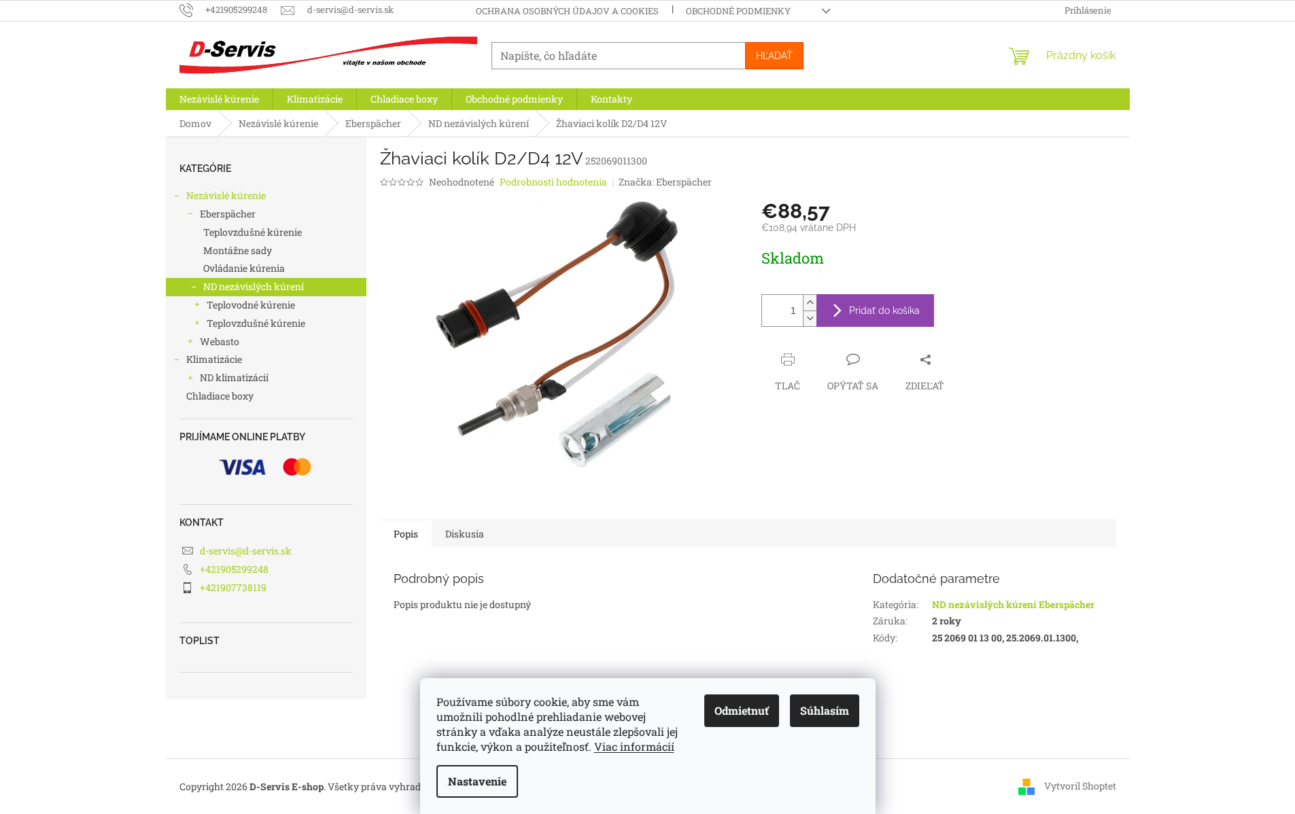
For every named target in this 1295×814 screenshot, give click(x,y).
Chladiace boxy (220, 395)
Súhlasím (824, 710)
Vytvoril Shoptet (1080, 785)
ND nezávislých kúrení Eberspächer (1013, 604)
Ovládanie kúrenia (244, 268)
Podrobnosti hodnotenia (553, 181)
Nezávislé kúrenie (226, 195)
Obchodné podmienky (738, 11)
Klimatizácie (214, 359)
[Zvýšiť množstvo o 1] (809, 303)
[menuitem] (219, 99)
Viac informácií (634, 746)
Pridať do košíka (884, 310)
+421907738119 (233, 587)
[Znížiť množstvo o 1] (809, 318)
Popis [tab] (406, 533)
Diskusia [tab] (464, 533)
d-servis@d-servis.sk (246, 550)
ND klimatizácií (234, 377)
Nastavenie (477, 781)
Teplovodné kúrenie (251, 304)
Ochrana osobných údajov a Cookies (567, 11)
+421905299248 (234, 569)
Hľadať (774, 55)
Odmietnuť (741, 710)
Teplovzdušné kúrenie (252, 232)
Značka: (665, 181)
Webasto (219, 341)
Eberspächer (228, 213)
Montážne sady (237, 250)
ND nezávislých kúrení (253, 286)
